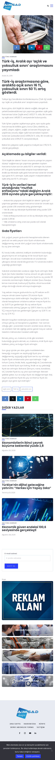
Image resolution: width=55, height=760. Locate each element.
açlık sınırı (6, 389)
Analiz (28, 655)
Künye (42, 724)
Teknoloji (27, 668)
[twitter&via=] (24, 47)
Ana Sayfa (15, 724)
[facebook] (16, 47)
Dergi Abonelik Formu (22, 727)
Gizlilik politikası (32, 756)
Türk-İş (15, 389)
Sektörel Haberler (9, 56)
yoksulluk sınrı (26, 389)
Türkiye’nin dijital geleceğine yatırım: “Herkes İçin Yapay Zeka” (26, 486)
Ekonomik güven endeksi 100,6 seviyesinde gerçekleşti (24, 528)
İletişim (41, 727)
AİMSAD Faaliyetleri (27, 630)
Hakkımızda (30, 724)
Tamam (20, 756)
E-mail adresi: (11, 553)
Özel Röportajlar (27, 680)
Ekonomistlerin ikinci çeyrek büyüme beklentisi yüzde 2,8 (23, 444)
